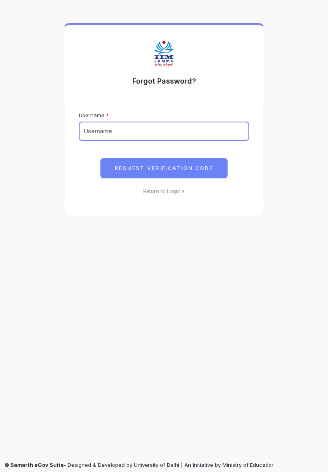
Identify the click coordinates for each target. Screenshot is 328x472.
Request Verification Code (164, 168)
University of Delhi (156, 465)
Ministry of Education (248, 465)
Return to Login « (164, 191)
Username (91, 115)
